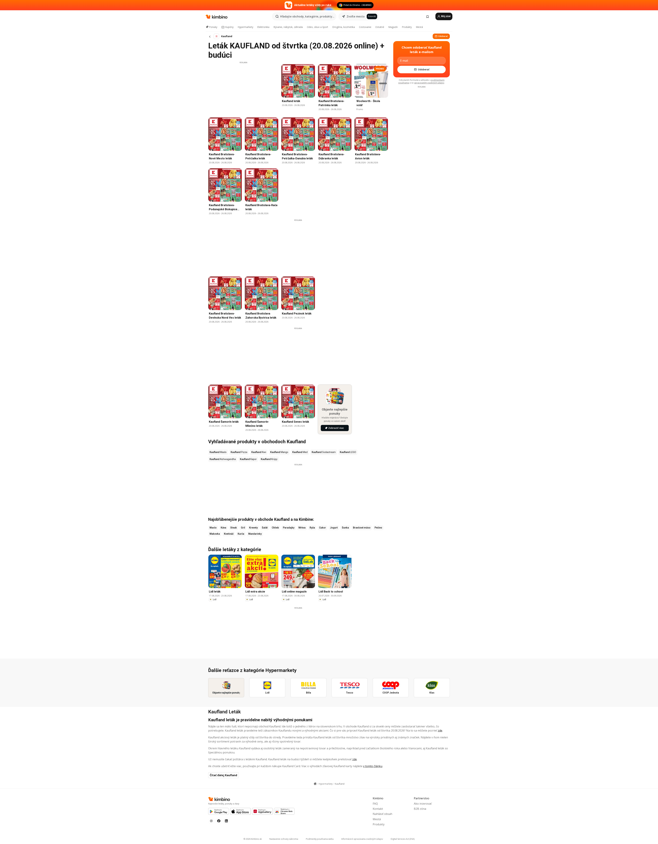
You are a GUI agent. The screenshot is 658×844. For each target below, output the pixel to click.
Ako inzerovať (423, 803)
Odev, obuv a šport (317, 27)
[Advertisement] (243, 88)
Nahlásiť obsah (382, 814)
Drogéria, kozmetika (343, 27)
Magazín (393, 27)
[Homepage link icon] (315, 783)
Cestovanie (365, 27)
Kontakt (378, 809)
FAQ (375, 803)
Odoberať (443, 36)
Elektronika (263, 27)
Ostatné (379, 27)
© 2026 (252, 838)
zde (440, 730)
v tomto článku (372, 766)
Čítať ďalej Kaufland (223, 775)
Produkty (407, 27)
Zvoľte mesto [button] (356, 16)
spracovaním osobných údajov (429, 82)
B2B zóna (420, 809)
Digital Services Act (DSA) (403, 838)
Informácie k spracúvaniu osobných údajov (362, 838)
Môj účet (446, 16)
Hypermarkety (245, 27)
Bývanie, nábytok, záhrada (288, 27)
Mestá (419, 27)
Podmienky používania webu (320, 838)
